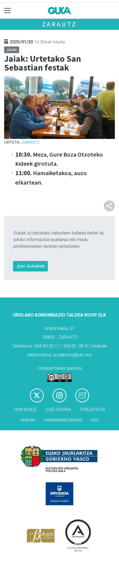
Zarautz (59, 24)
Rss (95, 420)
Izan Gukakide (30, 266)
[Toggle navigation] (8, 10)
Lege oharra (58, 409)
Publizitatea (92, 409)
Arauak (27, 420)
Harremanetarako (63, 420)
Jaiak (11, 50)
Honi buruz (25, 409)
